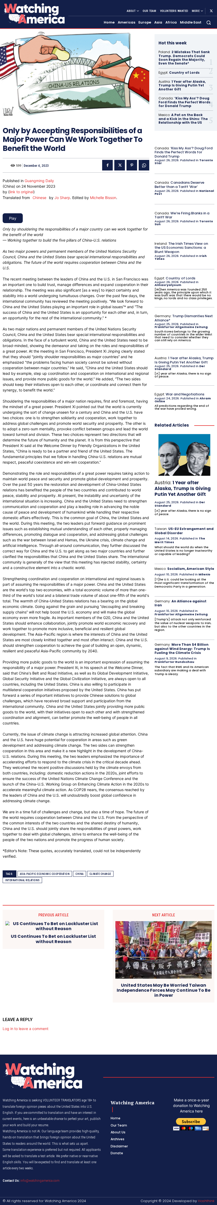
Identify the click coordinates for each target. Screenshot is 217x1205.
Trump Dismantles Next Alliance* (184, 318)
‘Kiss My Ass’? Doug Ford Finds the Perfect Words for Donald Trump (184, 102)
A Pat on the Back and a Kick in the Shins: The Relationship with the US (183, 119)
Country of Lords (184, 72)
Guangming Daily (39, 180)
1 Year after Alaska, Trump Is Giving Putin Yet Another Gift (182, 85)
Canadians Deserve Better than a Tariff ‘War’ (179, 184)
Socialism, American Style (190, 568)
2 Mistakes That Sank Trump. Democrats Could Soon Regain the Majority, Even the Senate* (184, 58)
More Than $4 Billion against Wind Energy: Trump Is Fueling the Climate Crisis (182, 648)
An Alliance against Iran (180, 603)
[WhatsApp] (144, 165)
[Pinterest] (131, 165)
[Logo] (33, 13)
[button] (208, 22)
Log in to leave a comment (25, 1028)
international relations (22, 880)
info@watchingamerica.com (40, 1181)
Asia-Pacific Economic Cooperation (45, 873)
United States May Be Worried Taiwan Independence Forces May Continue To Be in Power (163, 990)
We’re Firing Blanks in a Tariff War (182, 215)
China (79, 873)
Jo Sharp (62, 197)
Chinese (39, 197)
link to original (21, 192)
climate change (100, 873)
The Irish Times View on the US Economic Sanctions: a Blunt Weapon (181, 247)
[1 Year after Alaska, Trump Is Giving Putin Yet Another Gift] (184, 455)
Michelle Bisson (103, 197)
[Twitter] (211, 11)
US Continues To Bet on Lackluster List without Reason (53, 939)
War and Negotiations (185, 394)
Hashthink (206, 1200)
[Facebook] (107, 165)
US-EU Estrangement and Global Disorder (184, 531)
